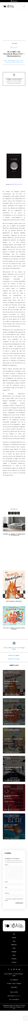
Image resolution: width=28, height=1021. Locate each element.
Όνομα (6, 881)
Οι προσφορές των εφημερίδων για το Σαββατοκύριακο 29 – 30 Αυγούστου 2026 (14, 534)
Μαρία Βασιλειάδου (18, 62)
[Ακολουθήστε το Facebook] (9, 513)
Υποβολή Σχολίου (19, 903)
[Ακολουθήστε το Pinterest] (15, 513)
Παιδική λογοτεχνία (14, 672)
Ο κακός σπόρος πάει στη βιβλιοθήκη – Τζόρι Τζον (14, 741)
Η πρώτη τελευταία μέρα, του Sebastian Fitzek (14, 770)
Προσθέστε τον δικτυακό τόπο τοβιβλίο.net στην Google (14, 79)
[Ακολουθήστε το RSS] (19, 969)
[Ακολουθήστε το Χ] (12, 513)
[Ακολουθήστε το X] (11, 969)
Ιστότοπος (7, 893)
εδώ (14, 1007)
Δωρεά (14, 941)
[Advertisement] (14, 24)
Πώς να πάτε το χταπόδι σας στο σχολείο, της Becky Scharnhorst (14, 628)
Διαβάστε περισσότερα (9, 686)
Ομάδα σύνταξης (14, 659)
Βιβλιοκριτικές (14, 47)
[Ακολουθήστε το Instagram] (18, 513)
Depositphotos (17, 995)
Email (6, 887)
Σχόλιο (7, 864)
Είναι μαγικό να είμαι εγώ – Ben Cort (14, 827)
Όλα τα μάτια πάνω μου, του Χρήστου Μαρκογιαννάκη (14, 798)
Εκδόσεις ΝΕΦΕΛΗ (8, 60)
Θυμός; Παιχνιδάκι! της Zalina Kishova (14, 601)
